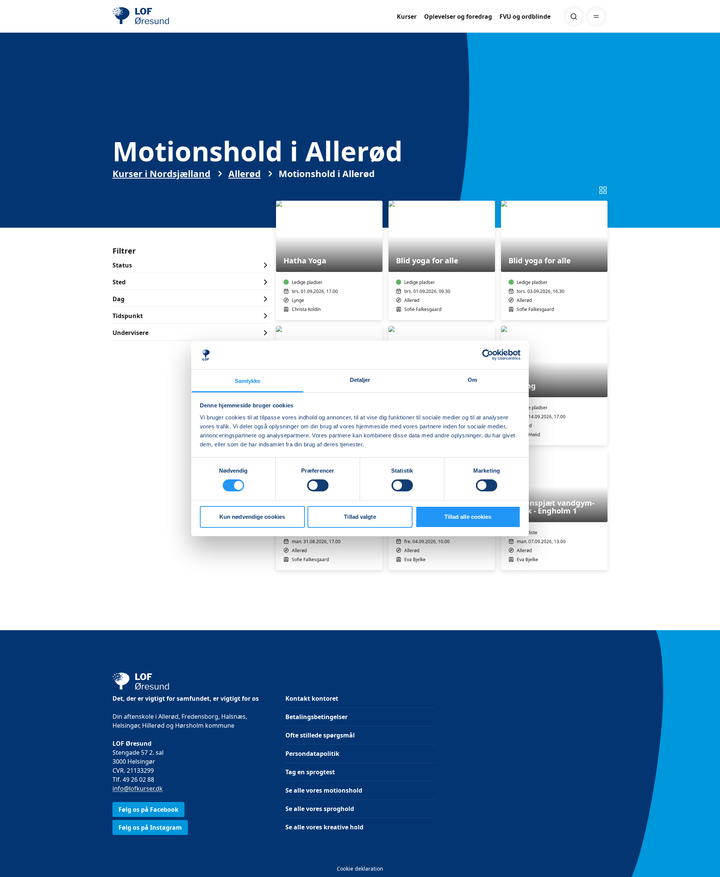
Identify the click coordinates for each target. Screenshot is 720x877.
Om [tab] (472, 380)
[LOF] (167, 16)
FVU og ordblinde (525, 16)
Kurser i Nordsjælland (161, 174)
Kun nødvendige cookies (252, 517)
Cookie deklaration (360, 868)
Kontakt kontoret (311, 698)
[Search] (574, 16)
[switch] (317, 485)
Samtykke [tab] (248, 381)
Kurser (407, 16)
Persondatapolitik (312, 753)
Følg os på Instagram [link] (150, 827)
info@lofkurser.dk (137, 788)
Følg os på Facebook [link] (148, 809)
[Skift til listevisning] (603, 190)
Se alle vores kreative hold (324, 827)
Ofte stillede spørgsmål (320, 735)
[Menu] (596, 16)
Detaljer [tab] (360, 380)
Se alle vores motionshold (323, 790)
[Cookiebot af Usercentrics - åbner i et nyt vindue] (487, 354)
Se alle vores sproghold (319, 809)
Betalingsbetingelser (316, 717)
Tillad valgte (360, 517)
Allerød (244, 174)
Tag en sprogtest (310, 772)
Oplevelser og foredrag (458, 16)
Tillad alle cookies (468, 517)
